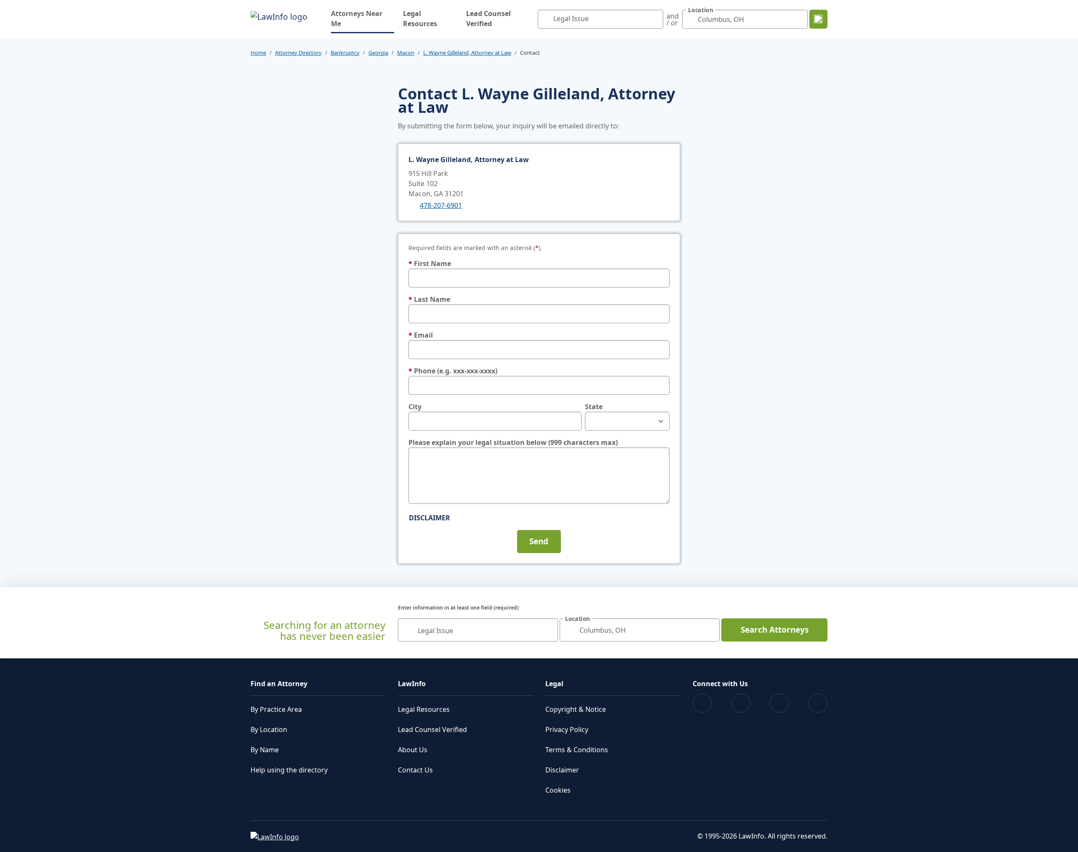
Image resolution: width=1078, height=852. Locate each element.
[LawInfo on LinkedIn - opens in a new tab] (817, 703)
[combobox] (600, 19)
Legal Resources (420, 18)
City (415, 406)
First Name (429, 263)
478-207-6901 (441, 205)
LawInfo (412, 683)
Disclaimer (429, 517)
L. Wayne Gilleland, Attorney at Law (467, 52)
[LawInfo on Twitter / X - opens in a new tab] (740, 703)
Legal (554, 683)
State (594, 406)
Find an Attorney (279, 683)
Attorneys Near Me (362, 18)
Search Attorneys (774, 629)
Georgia (378, 52)
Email (420, 335)
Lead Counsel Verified (488, 18)
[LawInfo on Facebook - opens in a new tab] (702, 703)
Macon (405, 52)
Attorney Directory (298, 52)
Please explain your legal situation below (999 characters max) (513, 442)
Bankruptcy (345, 52)
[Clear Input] (655, 19)
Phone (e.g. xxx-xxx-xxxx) (452, 370)
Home (258, 52)
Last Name (429, 299)
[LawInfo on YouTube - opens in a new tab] (779, 703)
